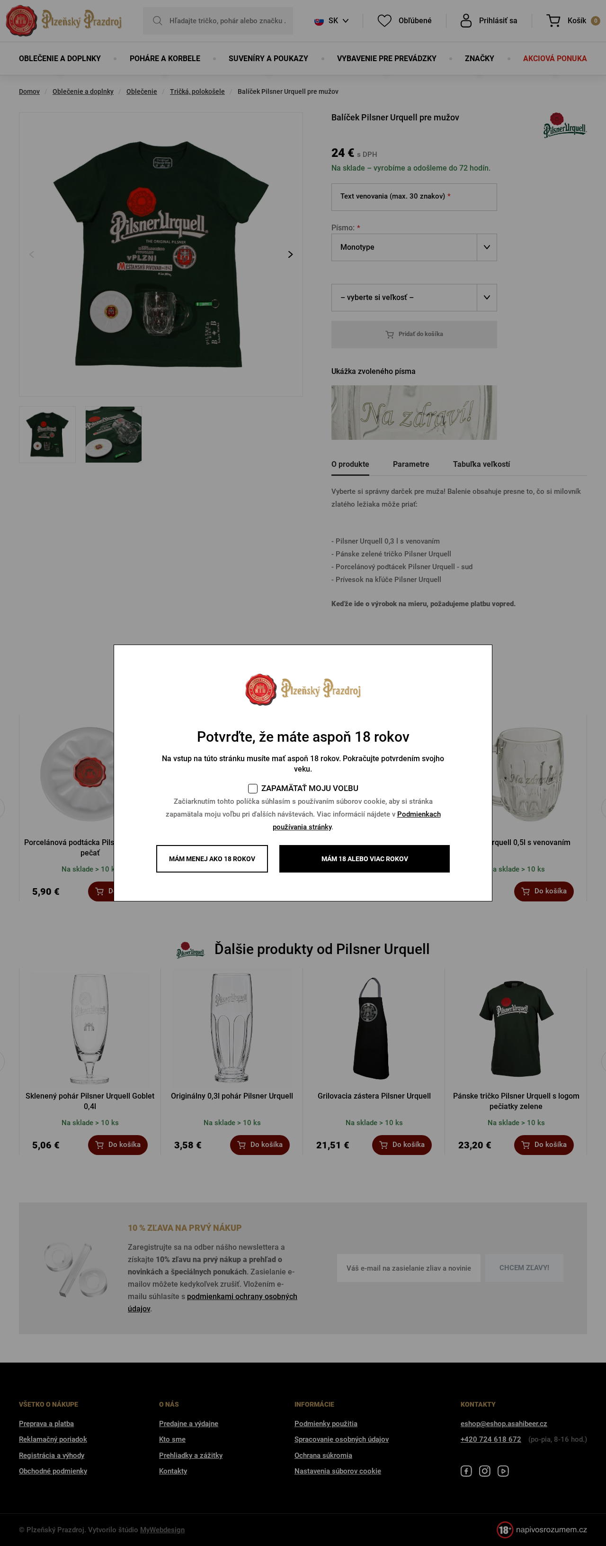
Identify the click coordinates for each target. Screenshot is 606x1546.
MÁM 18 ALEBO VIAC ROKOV (364, 859)
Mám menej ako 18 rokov (212, 859)
